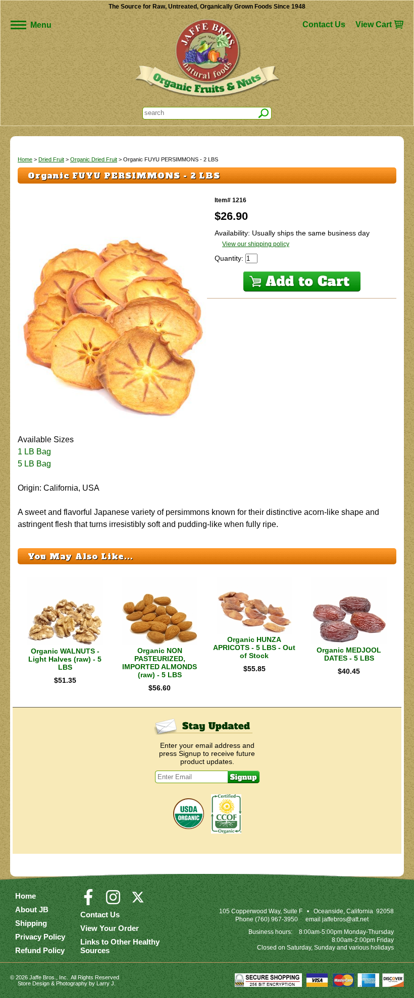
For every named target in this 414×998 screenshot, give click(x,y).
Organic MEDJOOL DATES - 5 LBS (349, 654)
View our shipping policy (255, 244)
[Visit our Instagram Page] (113, 901)
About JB (31, 909)
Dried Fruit (51, 159)
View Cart (373, 24)
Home (25, 159)
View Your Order (109, 928)
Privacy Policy (40, 936)
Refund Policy (40, 950)
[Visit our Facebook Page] (88, 901)
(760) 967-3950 (276, 919)
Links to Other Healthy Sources (120, 946)
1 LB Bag (34, 451)
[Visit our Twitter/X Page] (138, 901)
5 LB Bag (34, 463)
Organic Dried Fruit (93, 159)
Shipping (31, 923)
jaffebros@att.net (345, 919)
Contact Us (323, 24)
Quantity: (230, 258)
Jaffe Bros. (42, 977)
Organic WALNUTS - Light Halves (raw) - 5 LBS (64, 659)
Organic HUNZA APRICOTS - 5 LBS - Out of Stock (254, 647)
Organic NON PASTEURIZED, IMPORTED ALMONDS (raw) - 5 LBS (159, 663)
